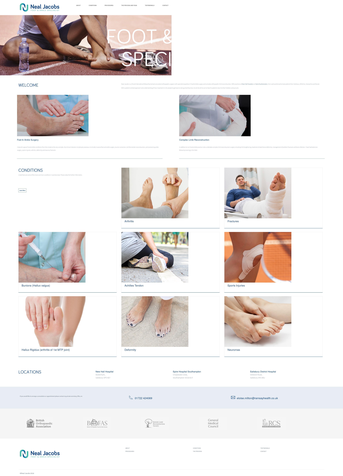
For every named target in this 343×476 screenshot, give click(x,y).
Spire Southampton (261, 84)
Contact (165, 5)
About (78, 5)
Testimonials (149, 5)
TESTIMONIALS (265, 448)
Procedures (109, 5)
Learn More (22, 190)
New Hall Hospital (247, 84)
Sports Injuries (236, 285)
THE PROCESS (197, 451)
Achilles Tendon (134, 285)
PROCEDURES (129, 451)
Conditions (93, 5)
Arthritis (129, 221)
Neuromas (234, 350)
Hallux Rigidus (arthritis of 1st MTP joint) (46, 350)
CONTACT (263, 451)
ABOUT (127, 448)
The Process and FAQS (129, 5)
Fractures (233, 221)
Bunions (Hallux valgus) (36, 285)
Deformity (130, 350)
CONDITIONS (197, 448)
